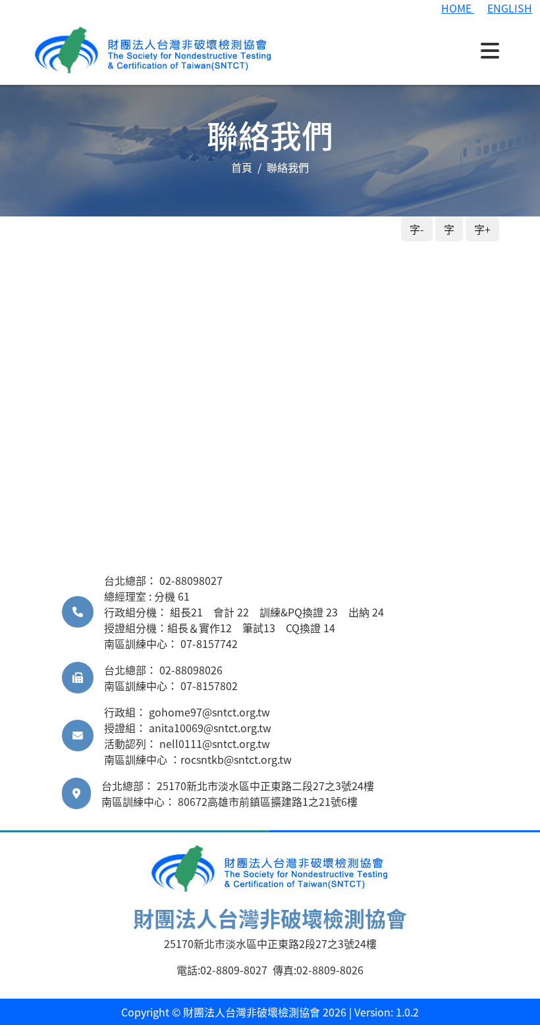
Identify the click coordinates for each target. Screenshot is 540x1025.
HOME (457, 8)
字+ (482, 229)
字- (417, 229)
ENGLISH (509, 8)
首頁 (241, 167)
